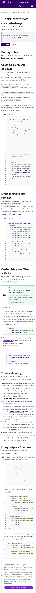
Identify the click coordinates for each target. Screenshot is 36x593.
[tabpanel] (18, 303)
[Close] (33, 561)
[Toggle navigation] (31, 6)
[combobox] (24, 6)
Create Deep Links (9, 399)
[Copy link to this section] (24, 23)
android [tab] (6, 44)
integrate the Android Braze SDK (12, 58)
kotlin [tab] (11, 114)
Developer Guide (5, 12)
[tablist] (18, 44)
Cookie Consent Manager (18, 587)
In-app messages (16, 12)
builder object (8, 340)
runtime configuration (16, 412)
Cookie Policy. (8, 583)
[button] (24, 2)
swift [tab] (14, 44)
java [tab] (4, 114)
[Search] (20, 6)
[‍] (8, 2)
